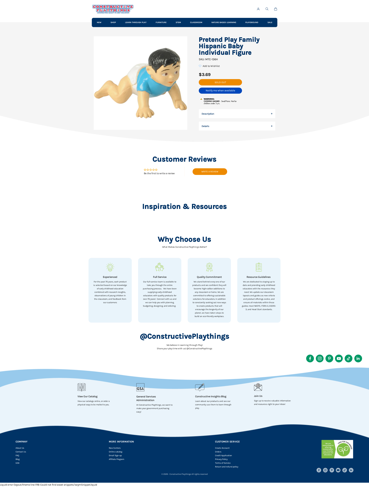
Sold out (220, 82)
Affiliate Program (116, 459)
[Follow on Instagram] (319, 358)
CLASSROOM (196, 22)
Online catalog (115, 451)
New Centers (115, 448)
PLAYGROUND (251, 22)
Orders (218, 451)
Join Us (258, 396)
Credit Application (223, 455)
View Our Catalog (87, 396)
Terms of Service (222, 463)
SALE (270, 22)
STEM (178, 22)
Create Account (222, 448)
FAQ (17, 455)
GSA (17, 463)
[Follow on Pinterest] (329, 358)
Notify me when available (220, 90)
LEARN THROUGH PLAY (135, 22)
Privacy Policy (221, 459)
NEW (99, 22)
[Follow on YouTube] (339, 358)
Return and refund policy (226, 466)
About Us (20, 448)
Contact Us (21, 451)
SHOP (113, 22)
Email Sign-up (115, 455)
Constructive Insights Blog (210, 396)
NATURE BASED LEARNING (223, 22)
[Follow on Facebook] (310, 358)
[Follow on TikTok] (348, 358)
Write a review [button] (209, 171)
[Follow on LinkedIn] (358, 358)
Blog (18, 459)
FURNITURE (161, 22)
